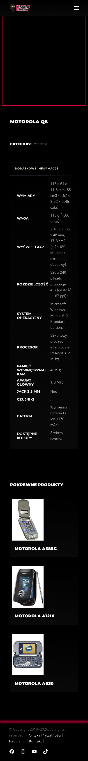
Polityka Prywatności (44, 735)
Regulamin (17, 741)
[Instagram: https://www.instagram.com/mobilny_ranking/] (23, 751)
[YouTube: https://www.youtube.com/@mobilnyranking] (34, 751)
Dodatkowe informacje (36, 168)
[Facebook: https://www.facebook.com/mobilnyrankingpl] (11, 751)
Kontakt (35, 741)
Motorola (40, 144)
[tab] (44, 168)
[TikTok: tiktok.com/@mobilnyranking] (45, 751)
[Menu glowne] (76, 8)
